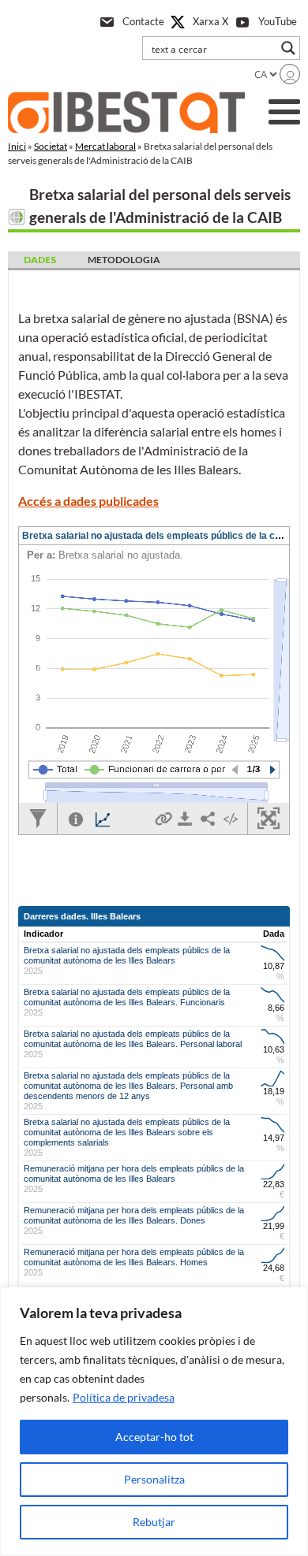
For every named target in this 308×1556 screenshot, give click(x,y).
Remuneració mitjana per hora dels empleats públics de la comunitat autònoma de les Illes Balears (134, 1173)
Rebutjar (154, 1521)
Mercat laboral (105, 146)
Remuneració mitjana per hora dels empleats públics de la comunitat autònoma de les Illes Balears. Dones (134, 1215)
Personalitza (154, 1479)
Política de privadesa (124, 1397)
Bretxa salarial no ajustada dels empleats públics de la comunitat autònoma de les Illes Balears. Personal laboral (133, 1039)
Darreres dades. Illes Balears (82, 916)
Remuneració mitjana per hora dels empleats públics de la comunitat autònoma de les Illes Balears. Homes (134, 1257)
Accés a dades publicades (88, 500)
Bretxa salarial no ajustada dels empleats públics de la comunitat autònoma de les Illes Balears (127, 955)
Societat (50, 146)
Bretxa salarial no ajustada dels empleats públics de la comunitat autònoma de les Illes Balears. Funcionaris (127, 997)
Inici (17, 146)
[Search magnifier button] (288, 48)
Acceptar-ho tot (154, 1436)
